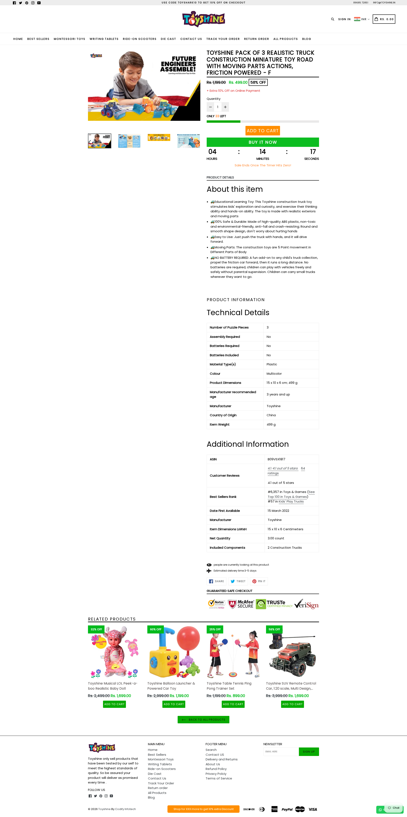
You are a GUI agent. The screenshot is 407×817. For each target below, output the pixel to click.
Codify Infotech (125, 809)
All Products (285, 39)
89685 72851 (360, 2)
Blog (306, 39)
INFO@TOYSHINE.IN (384, 2)
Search (211, 749)
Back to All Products (206, 720)
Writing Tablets (104, 39)
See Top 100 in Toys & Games (291, 494)
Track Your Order (223, 39)
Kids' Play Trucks (291, 501)
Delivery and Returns (222, 759)
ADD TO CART (114, 704)
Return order (256, 39)
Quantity (213, 98)
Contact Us (191, 39)
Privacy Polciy (216, 773)
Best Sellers (38, 39)
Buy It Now (263, 142)
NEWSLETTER (272, 744)
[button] (283, 468)
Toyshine (104, 809)
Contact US (215, 754)
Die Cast (168, 39)
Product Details (220, 177)
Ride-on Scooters (140, 39)
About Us (213, 764)
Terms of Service (219, 778)
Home (18, 39)
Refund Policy (216, 769)
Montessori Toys (69, 39)
